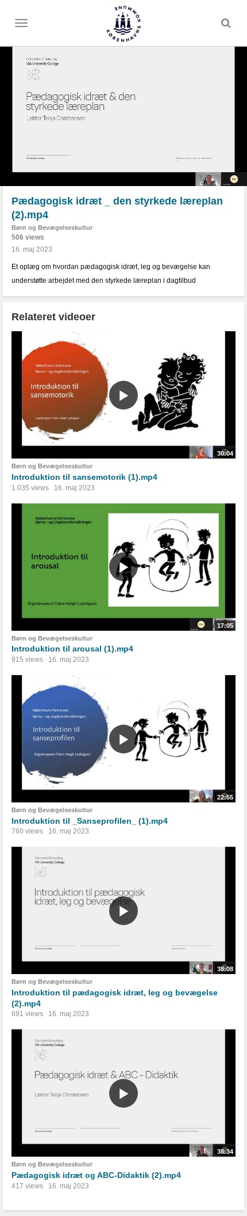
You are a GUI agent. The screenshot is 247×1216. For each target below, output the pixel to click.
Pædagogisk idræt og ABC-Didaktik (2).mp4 (96, 1175)
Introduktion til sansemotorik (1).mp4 (84, 477)
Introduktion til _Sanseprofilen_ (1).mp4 (89, 820)
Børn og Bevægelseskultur (51, 227)
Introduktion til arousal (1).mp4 (72, 648)
